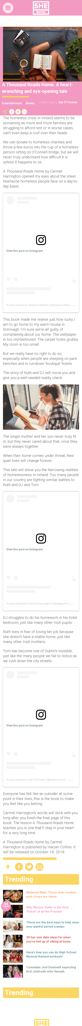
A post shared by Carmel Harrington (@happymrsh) (38, 603)
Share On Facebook (12, 111)
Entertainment (12, 103)
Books (30, 103)
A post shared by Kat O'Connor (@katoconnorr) (36, 779)
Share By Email (24, 111)
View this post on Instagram (24, 250)
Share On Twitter (18, 111)
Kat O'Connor (68, 102)
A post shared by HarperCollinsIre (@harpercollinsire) (40, 305)
